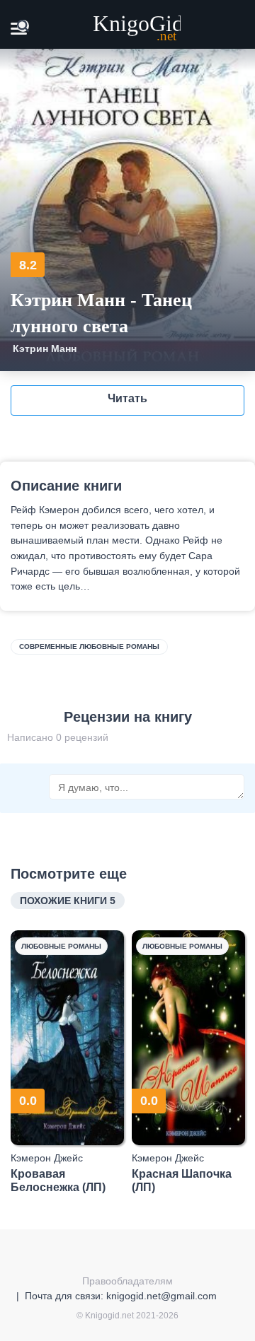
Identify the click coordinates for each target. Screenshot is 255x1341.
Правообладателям (127, 1281)
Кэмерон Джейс (47, 1158)
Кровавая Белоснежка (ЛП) (58, 1180)
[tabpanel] (67, 1062)
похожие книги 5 (67, 900)
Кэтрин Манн (44, 348)
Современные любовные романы (89, 646)
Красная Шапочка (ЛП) (182, 1180)
